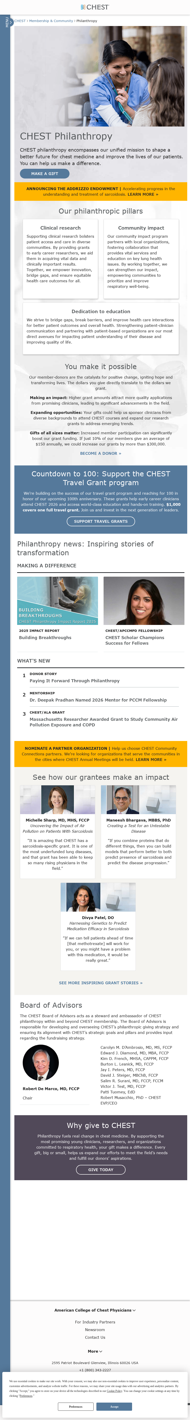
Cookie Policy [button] (114, 1391)
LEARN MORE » (143, 194)
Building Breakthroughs (45, 637)
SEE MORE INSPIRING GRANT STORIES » (101, 983)
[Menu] (9, 22)
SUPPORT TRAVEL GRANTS (101, 521)
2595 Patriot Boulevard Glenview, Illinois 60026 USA (95, 1363)
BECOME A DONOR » (100, 453)
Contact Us (95, 1337)
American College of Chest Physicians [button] (93, 1310)
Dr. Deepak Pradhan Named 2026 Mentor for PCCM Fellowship (98, 699)
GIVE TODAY (100, 1169)
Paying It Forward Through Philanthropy (75, 680)
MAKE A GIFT (44, 173)
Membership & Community (51, 21)
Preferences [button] (26, 1395)
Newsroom (95, 1329)
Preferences (75, 1406)
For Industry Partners (95, 1322)
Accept (114, 1406)
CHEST (20, 21)
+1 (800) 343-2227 (95, 1370)
